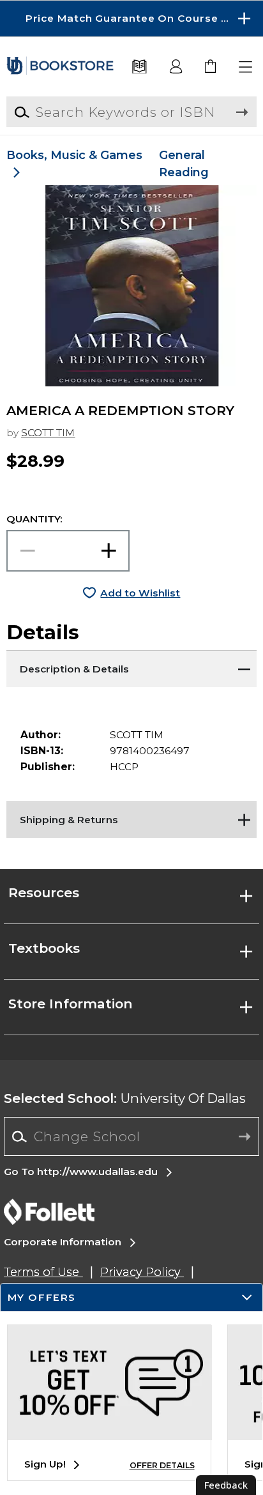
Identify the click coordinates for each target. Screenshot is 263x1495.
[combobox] (131, 1137)
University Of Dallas (125, 1098)
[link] (211, 67)
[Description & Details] (131, 666)
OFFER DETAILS (162, 1465)
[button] (131, 18)
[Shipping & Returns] (131, 817)
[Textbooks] (140, 67)
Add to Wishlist (140, 593)
